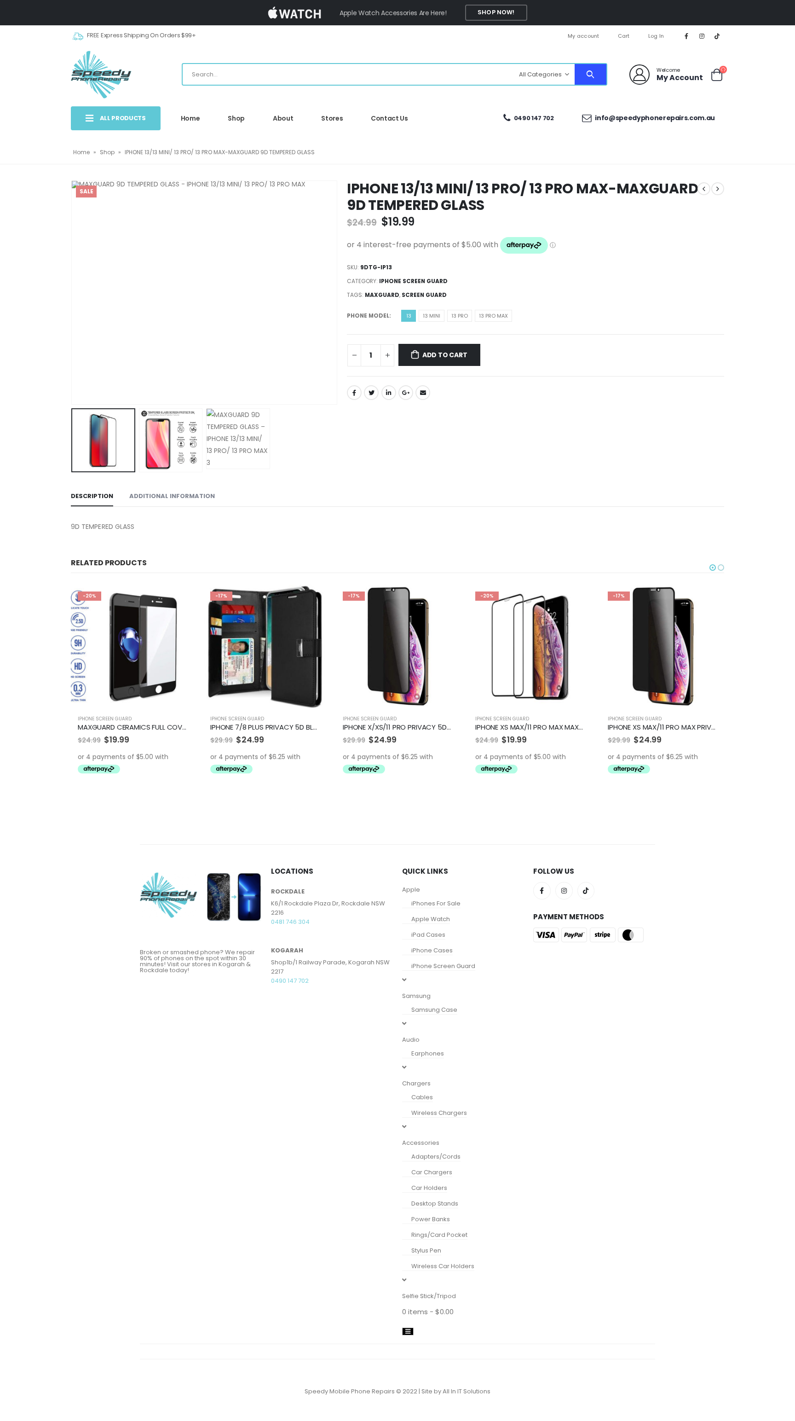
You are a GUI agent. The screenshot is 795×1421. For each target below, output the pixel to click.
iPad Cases (428, 934)
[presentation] (73, 292)
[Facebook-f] (542, 890)
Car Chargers (431, 1172)
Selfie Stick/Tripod (429, 1296)
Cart (624, 36)
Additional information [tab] (172, 496)
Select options (179, 600)
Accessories (420, 1142)
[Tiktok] (717, 35)
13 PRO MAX (493, 315)
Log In (656, 36)
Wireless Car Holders (442, 1266)
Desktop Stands (434, 1203)
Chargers (416, 1083)
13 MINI (431, 315)
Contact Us (389, 118)
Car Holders (429, 1187)
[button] (713, 567)
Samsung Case (434, 1009)
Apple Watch (430, 919)
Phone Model (368, 315)
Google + (405, 392)
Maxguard (382, 295)
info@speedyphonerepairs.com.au (654, 117)
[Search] (590, 74)
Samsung (416, 996)
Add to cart (444, 355)
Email (422, 392)
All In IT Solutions (466, 1391)
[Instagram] (702, 35)
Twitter (371, 392)
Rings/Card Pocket (439, 1234)
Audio (411, 1039)
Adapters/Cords (436, 1156)
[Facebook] (686, 35)
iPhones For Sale (436, 903)
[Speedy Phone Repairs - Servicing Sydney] (101, 75)
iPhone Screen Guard (413, 281)
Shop (236, 118)
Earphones (427, 1053)
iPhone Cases (432, 950)
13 (408, 315)
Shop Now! (496, 12)
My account (583, 36)
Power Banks (430, 1219)
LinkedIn (388, 392)
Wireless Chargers (439, 1112)
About (283, 118)
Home (190, 118)
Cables (422, 1097)
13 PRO (459, 315)
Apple (411, 889)
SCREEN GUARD (424, 295)
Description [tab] (92, 496)
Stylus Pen (426, 1250)
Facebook (354, 392)
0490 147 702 (534, 118)
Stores (332, 118)
